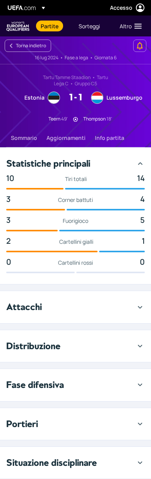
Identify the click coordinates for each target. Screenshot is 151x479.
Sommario (24, 138)
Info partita (109, 138)
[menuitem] (53, 26)
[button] (129, 26)
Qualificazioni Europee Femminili (17, 26)
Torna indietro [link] (31, 45)
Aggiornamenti (66, 138)
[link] (49, 26)
